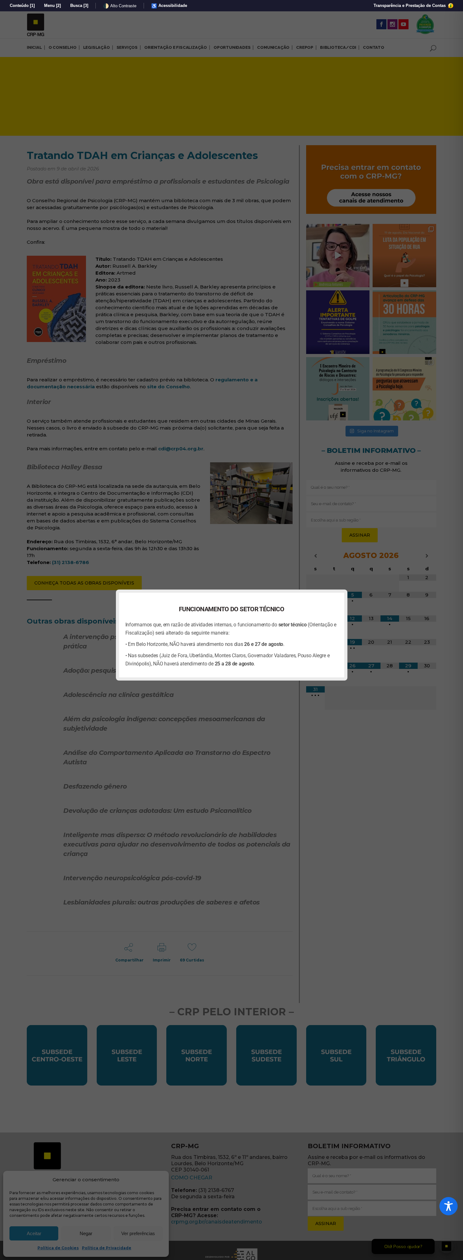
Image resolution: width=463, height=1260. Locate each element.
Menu (52, 5)
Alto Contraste (119, 6)
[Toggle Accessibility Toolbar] (448, 1206)
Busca (79, 5)
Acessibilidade (169, 6)
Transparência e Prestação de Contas (410, 5)
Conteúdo (22, 5)
